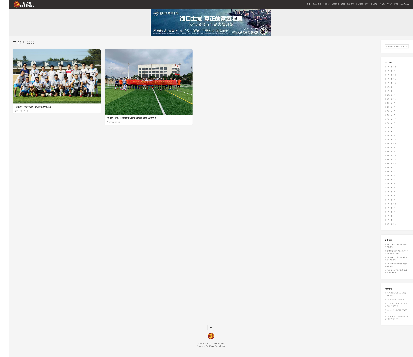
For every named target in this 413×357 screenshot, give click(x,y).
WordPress (210, 346)
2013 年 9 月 (391, 167)
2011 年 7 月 (391, 208)
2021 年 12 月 (391, 75)
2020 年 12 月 (391, 79)
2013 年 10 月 (391, 163)
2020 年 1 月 (391, 95)
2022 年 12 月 (391, 67)
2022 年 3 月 (391, 71)
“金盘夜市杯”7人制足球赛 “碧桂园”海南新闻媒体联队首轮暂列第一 (132, 118)
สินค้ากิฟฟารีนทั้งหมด (394, 293)
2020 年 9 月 (391, 87)
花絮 (343, 4)
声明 (396, 4)
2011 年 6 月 (391, 212)
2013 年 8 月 (391, 171)
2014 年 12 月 (391, 139)
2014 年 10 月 (391, 143)
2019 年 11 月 (391, 99)
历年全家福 (317, 4)
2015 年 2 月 (391, 131)
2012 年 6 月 (391, 187)
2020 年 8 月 (391, 91)
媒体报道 (374, 4)
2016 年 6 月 (391, 127)
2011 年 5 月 (391, 216)
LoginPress (404, 4)
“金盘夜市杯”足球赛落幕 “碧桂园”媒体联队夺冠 (33, 107)
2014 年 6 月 (391, 147)
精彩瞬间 (335, 4)
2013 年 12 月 (391, 155)
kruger (389, 299)
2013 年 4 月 (391, 175)
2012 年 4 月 (391, 196)
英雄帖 (389, 4)
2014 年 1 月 (391, 151)
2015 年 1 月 (391, 135)
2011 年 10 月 (391, 204)
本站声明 (390, 295)
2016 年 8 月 (391, 123)
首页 (308, 4)
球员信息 (350, 4)
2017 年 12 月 (391, 119)
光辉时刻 (326, 4)
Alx (224, 346)
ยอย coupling (391, 310)
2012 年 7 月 (391, 184)
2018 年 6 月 (391, 115)
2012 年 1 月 (391, 200)
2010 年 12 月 (391, 224)
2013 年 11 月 (391, 159)
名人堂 (382, 4)
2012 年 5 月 (391, 192)
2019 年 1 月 (391, 111)
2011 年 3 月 (391, 220)
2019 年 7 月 (391, 103)
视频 (366, 4)
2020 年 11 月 (391, 83)
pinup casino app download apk (398, 303)
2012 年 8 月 (391, 179)
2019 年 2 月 (391, 107)
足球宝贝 (359, 4)
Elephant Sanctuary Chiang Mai (397, 316)
